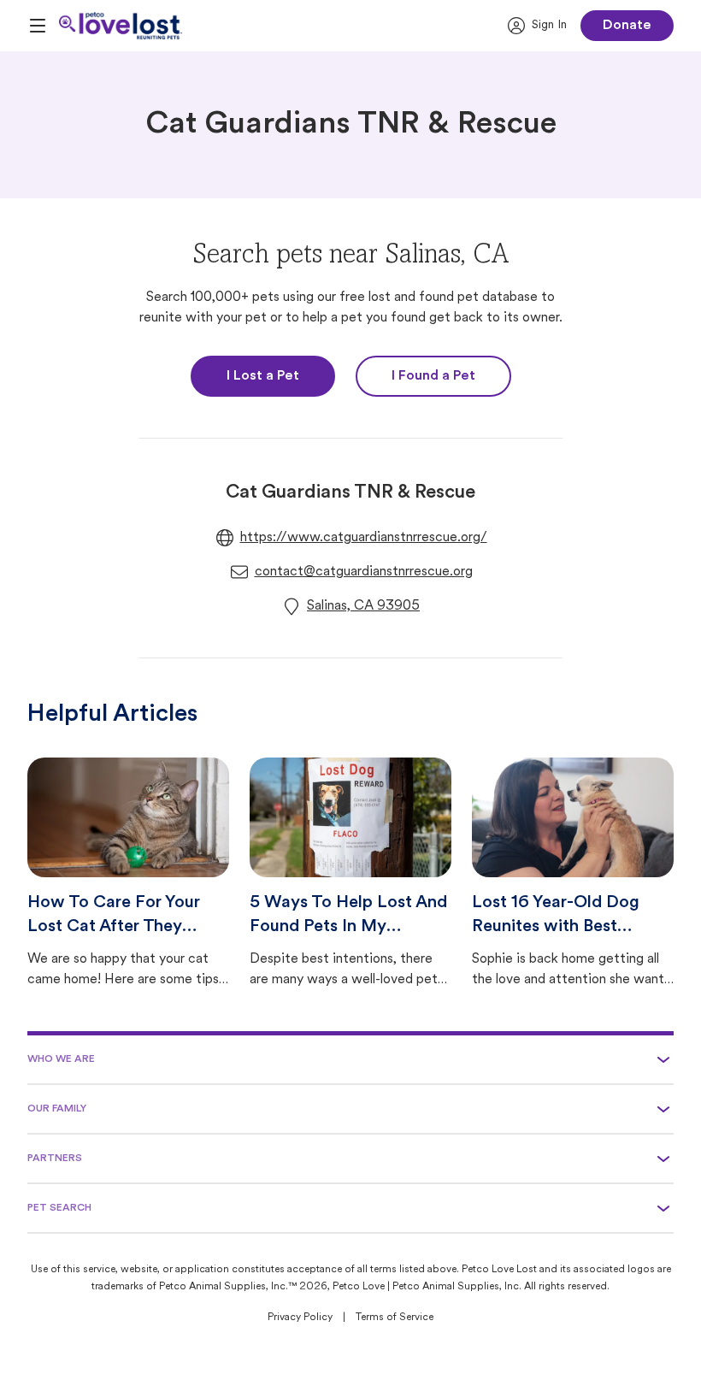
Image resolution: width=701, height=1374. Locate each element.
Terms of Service (394, 1317)
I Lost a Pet (263, 376)
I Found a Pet (433, 376)
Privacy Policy (300, 1317)
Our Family (56, 1109)
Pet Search (59, 1208)
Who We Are (61, 1059)
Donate (627, 25)
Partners (54, 1158)
